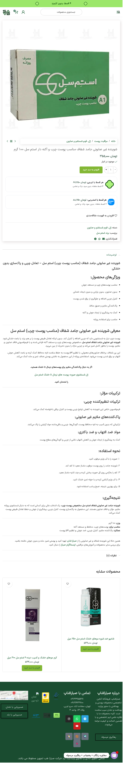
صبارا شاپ (72, 541)
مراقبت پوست (101, 141)
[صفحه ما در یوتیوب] (77, 726)
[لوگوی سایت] (6, 12)
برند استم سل (102, 233)
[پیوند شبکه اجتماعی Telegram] (95, 239)
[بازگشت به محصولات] (11, 141)
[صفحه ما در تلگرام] (85, 718)
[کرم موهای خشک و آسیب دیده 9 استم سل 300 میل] (32, 617)
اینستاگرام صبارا (68, 545)
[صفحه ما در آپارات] (77, 743)
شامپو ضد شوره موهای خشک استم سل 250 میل (90, 639)
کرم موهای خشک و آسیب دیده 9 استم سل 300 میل (32, 657)
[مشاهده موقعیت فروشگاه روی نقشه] (14, 695)
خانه (113, 141)
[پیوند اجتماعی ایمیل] (103, 239)
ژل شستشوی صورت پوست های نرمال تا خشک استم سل (61, 375)
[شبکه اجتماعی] (77, 718)
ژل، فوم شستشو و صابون (78, 141)
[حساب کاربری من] (23, 12)
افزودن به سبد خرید (91, 169)
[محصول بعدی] (7, 141)
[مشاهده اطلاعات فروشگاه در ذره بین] (35, 697)
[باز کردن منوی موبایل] (118, 12)
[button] (91, 649)
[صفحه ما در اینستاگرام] (69, 718)
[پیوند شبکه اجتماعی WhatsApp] (99, 239)
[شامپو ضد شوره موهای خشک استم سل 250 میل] (90, 607)
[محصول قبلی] (15, 141)
